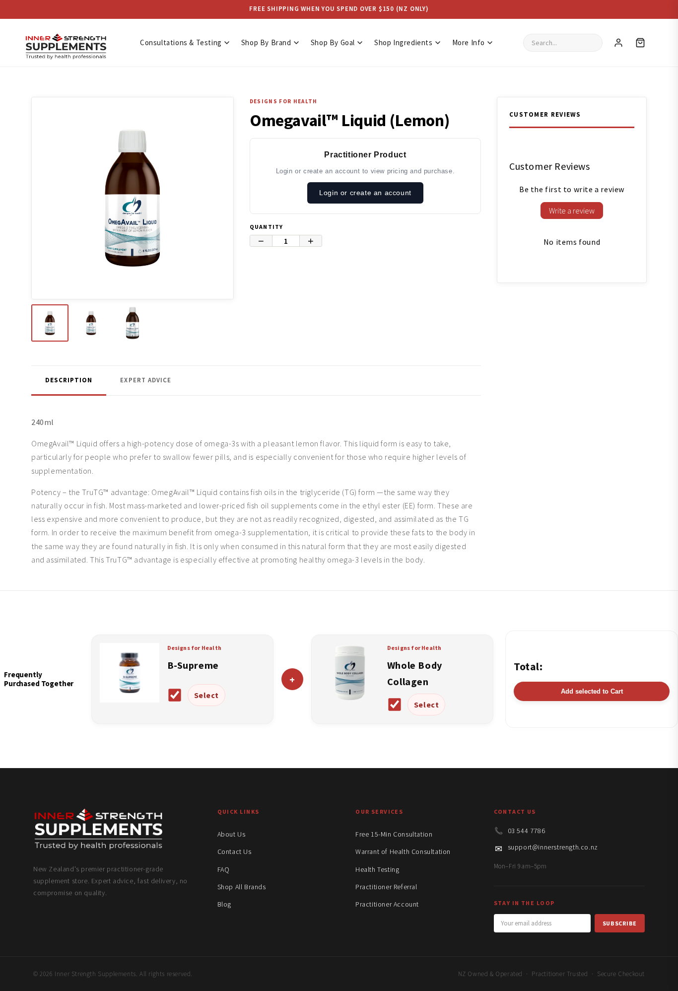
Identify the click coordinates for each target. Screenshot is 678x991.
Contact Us (234, 851)
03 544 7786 (526, 830)
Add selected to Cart (592, 691)
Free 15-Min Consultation (393, 834)
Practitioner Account (387, 904)
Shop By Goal (333, 42)
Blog (224, 904)
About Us (231, 834)
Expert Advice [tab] (145, 380)
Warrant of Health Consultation (403, 851)
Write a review (572, 210)
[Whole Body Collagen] (349, 700)
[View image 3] (132, 323)
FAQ (223, 869)
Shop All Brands (241, 886)
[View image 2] (91, 323)
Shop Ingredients (403, 42)
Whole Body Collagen (414, 673)
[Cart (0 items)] (640, 43)
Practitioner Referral (386, 886)
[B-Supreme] (129, 700)
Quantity (266, 226)
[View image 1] (49, 323)
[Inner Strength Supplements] (65, 42)
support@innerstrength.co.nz (553, 847)
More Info (468, 42)
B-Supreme (193, 665)
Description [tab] (68, 380)
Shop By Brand (266, 42)
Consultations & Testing (181, 42)
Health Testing (377, 869)
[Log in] (618, 43)
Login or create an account (365, 193)
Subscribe (620, 923)
